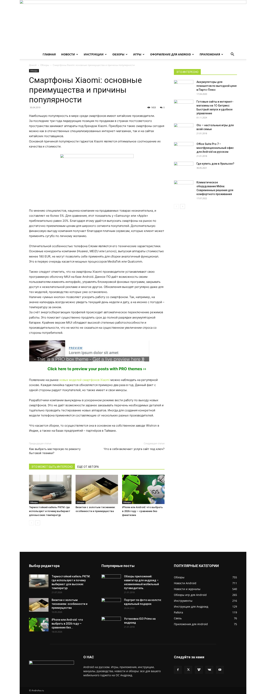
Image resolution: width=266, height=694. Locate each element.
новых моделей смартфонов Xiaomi (84, 380)
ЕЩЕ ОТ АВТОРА (88, 466)
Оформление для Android (170, 54)
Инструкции (94, 54)
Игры (137, 54)
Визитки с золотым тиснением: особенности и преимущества (69, 603)
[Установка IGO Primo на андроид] (111, 623)
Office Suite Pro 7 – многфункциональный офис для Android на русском (215, 147)
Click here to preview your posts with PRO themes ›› (97, 369)
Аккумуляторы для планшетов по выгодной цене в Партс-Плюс (216, 85)
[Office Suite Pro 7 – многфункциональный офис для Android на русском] (183, 147)
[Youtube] (220, 670)
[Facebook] (178, 670)
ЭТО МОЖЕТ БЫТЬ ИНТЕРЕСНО (52, 466)
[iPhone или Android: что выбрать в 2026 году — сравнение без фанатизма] (143, 489)
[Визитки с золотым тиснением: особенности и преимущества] (97, 489)
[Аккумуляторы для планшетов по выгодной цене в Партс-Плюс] (183, 87)
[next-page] (37, 522)
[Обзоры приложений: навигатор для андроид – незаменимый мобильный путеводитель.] (111, 579)
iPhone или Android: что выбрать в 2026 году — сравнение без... (67, 623)
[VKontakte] (209, 670)
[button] (232, 55)
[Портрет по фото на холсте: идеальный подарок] (111, 605)
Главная (49, 54)
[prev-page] (31, 522)
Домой (33, 65)
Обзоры (118, 54)
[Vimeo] (199, 670)
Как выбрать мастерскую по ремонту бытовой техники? (54, 451)
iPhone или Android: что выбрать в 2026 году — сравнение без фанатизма (142, 511)
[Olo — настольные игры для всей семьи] (183, 128)
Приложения (210, 54)
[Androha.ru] (133, 25)
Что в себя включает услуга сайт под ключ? (134, 449)
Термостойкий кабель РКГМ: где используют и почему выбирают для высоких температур (49, 511)
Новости (68, 54)
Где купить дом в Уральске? (215, 163)
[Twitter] (188, 670)
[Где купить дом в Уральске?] (183, 168)
